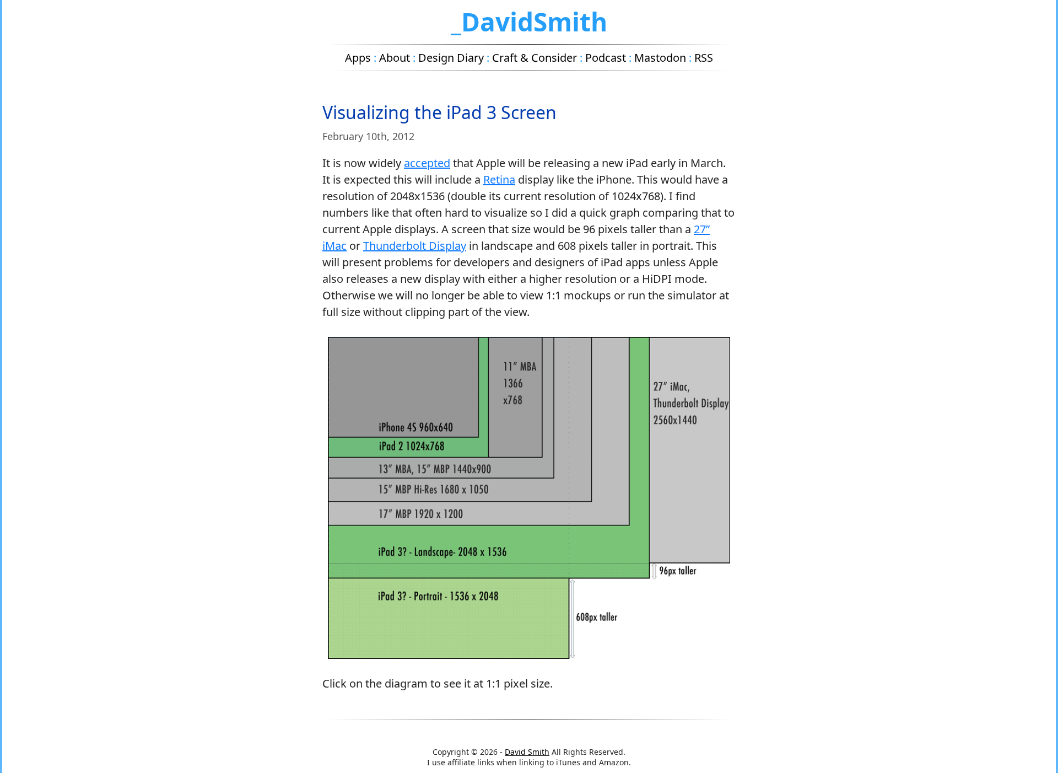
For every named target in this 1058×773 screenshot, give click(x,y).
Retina (499, 179)
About (394, 57)
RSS (703, 57)
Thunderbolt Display (414, 245)
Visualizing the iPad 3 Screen (439, 112)
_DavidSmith (529, 21)
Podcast (605, 57)
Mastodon (660, 57)
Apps (358, 57)
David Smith (527, 752)
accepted (427, 162)
